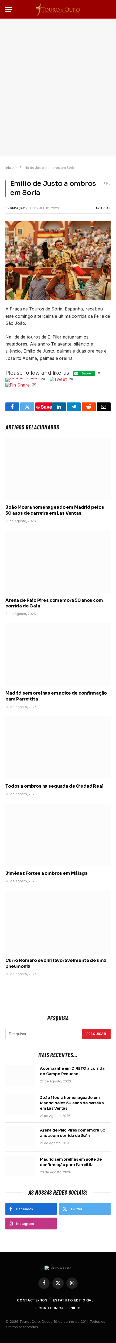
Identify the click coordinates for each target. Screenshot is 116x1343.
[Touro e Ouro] (58, 9)
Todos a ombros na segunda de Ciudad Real (54, 786)
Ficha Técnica (49, 1308)
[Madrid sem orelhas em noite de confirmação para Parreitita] (58, 654)
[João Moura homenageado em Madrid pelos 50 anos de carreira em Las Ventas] (58, 469)
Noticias (103, 208)
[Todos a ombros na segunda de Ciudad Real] (58, 747)
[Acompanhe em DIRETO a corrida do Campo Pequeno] (20, 1075)
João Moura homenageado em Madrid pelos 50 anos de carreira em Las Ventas (54, 510)
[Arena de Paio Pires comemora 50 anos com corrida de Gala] (58, 562)
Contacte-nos (32, 1300)
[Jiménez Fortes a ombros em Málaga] (58, 835)
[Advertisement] (58, 88)
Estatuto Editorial (73, 1300)
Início (9, 168)
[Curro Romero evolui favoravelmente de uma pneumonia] (58, 922)
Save (46, 406)
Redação (17, 208)
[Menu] (8, 10)
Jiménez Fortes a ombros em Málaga (46, 873)
